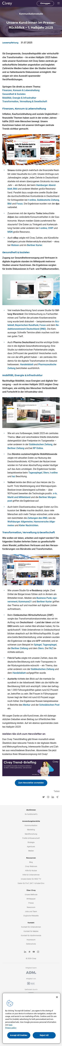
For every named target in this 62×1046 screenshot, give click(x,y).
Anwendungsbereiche (31, 821)
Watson (15, 245)
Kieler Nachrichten (28, 525)
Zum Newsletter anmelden (31, 783)
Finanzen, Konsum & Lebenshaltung (21, 90)
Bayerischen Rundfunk (26, 325)
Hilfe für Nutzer (31, 871)
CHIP (50, 228)
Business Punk (44, 598)
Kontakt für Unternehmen (31, 927)
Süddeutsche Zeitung (48, 200)
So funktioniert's (31, 814)
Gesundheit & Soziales (14, 94)
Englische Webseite (31, 916)
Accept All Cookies (18, 1035)
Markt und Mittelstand (18, 497)
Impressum (31, 940)
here (10, 1025)
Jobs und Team (31, 912)
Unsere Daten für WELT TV (31, 879)
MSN (10, 231)
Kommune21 (25, 601)
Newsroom (31, 907)
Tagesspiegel (35, 472)
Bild (15, 188)
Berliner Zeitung (15, 448)
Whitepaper (31, 899)
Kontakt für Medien (31, 931)
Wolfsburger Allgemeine (20, 521)
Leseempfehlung (10, 42)
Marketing (31, 830)
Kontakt (31, 923)
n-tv (55, 493)
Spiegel (38, 644)
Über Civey (31, 890)
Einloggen (45, 3)
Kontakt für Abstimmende (31, 936)
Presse (31, 903)
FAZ (51, 648)
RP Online (38, 448)
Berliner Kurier (34, 245)
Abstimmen (31, 810)
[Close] (57, 997)
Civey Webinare (31, 866)
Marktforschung (31, 834)
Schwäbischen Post (49, 704)
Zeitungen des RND (37, 518)
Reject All (44, 1035)
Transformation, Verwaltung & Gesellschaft (24, 101)
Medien (31, 851)
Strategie (31, 842)
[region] (31, 1018)
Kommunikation (31, 825)
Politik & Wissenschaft (31, 838)
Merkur (26, 704)
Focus (19, 203)
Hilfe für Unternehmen (31, 875)
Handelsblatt (26, 364)
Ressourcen (31, 858)
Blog (31, 862)
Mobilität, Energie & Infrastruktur (19, 97)
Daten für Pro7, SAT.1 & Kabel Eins (31, 883)
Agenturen (31, 847)
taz (13, 476)
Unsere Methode (31, 895)
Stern (46, 472)
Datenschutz (31, 944)
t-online (32, 200)
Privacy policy (10, 1028)
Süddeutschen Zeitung (40, 444)
